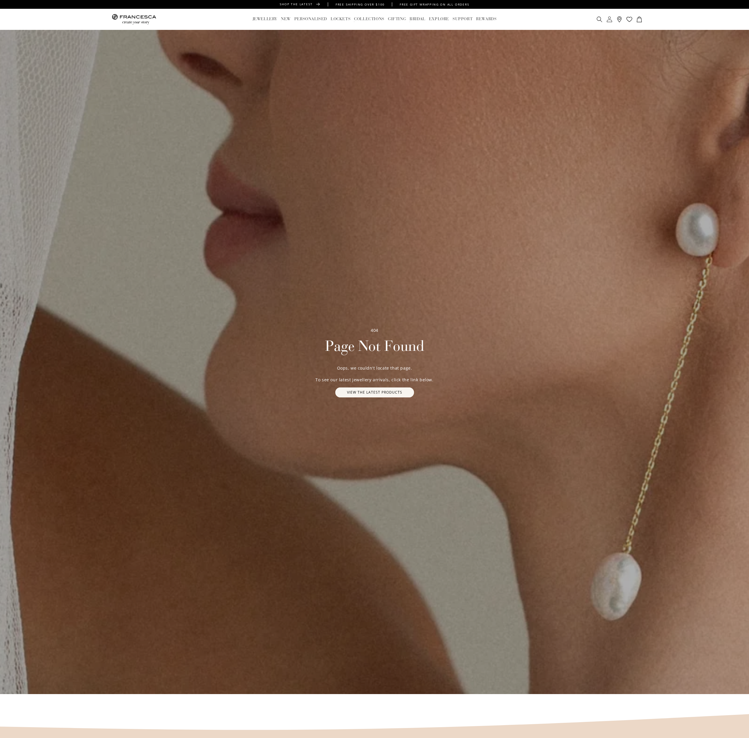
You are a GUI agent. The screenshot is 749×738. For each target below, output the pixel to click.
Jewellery (264, 19)
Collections (369, 19)
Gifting (397, 19)
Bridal (417, 19)
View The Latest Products (374, 392)
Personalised (310, 19)
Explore (439, 19)
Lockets (341, 19)
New (286, 19)
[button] (265, 19)
